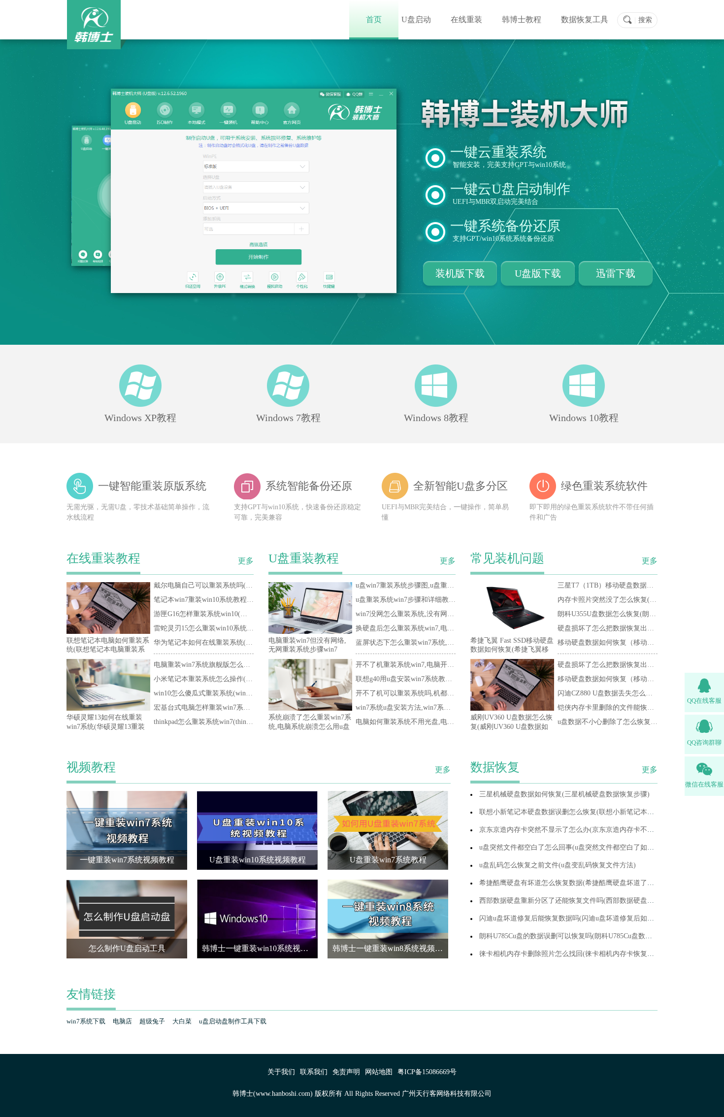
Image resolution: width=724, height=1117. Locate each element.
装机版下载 (460, 273)
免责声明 (346, 1072)
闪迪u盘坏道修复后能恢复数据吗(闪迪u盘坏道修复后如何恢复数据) (581, 918)
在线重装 (466, 19)
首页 (374, 19)
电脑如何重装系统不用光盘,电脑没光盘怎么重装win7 (436, 721)
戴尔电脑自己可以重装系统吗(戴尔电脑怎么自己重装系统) (242, 585)
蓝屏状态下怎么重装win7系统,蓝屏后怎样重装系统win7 (439, 642)
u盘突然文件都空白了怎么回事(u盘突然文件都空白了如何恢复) (574, 847)
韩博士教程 (521, 19)
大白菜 (182, 1021)
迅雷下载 (615, 273)
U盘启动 (416, 19)
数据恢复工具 (584, 19)
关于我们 (281, 1072)
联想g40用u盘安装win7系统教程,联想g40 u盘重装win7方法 (444, 679)
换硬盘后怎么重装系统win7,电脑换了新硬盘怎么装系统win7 (446, 628)
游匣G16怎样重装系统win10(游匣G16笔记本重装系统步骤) (242, 614)
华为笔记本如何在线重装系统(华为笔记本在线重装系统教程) (246, 642)
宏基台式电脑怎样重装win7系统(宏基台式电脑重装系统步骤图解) (253, 707)
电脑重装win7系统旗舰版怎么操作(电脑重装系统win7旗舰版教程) (253, 664)
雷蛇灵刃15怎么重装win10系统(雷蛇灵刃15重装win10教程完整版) (253, 628)
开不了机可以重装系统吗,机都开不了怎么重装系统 (432, 693)
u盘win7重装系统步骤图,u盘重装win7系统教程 (425, 585)
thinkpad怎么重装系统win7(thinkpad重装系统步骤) (228, 721)
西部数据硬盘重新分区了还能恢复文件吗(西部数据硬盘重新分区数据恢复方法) (599, 900)
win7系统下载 (85, 1021)
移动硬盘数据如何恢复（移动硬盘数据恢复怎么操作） (640, 642)
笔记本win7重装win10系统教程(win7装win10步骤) (228, 599)
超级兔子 (152, 1021)
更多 (246, 561)
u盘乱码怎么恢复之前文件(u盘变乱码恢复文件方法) (557, 865)
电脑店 (122, 1021)
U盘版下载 (538, 273)
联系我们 (314, 1072)
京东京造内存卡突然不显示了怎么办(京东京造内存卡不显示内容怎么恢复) (592, 829)
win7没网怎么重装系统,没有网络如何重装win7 (425, 614)
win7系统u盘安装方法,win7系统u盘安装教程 (422, 707)
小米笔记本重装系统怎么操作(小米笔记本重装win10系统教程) (247, 679)
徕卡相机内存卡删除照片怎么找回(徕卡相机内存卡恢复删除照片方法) (585, 953)
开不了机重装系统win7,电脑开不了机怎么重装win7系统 (439, 664)
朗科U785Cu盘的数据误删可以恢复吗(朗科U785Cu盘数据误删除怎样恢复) (591, 936)
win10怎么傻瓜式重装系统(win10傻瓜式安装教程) (228, 693)
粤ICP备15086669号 (427, 1072)
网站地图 (379, 1072)
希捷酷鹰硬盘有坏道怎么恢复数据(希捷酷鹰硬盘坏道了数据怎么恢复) (585, 883)
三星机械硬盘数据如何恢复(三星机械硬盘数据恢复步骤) (564, 794)
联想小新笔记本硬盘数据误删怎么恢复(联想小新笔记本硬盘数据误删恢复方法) (599, 812)
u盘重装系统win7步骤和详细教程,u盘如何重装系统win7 (439, 599)
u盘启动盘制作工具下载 (232, 1021)
